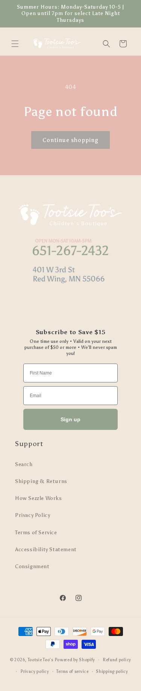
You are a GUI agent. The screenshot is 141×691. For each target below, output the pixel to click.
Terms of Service (36, 532)
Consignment (32, 566)
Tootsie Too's (40, 659)
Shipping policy (112, 671)
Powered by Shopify (75, 659)
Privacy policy (34, 671)
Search (24, 464)
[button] (15, 43)
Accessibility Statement (46, 549)
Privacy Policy (32, 515)
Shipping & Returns (41, 481)
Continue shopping (70, 140)
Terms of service (72, 671)
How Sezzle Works (38, 498)
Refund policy (117, 659)
